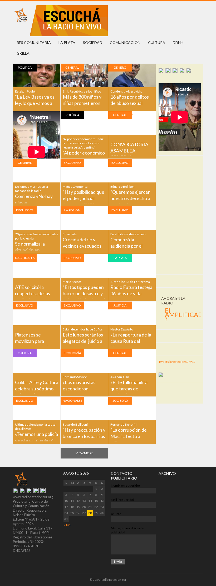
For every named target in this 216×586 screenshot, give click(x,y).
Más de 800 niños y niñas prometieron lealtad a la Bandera (82, 103)
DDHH (178, 42)
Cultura (156, 42)
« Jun (67, 525)
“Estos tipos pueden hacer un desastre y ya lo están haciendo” (84, 293)
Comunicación (125, 42)
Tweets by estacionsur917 (177, 362)
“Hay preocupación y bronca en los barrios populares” (84, 436)
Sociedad (92, 42)
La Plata (66, 42)
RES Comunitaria (34, 42)
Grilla (23, 53)
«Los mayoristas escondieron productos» (79, 388)
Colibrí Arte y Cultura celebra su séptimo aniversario (36, 388)
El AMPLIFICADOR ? (188, 315)
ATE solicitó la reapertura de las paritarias (32, 293)
